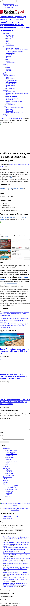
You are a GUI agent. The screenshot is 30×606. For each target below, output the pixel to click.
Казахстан (8, 69)
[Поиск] (0, 1)
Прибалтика (10, 457)
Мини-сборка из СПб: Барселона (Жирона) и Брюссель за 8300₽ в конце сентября (14, 320)
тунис (16, 314)
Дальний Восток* (10, 62)
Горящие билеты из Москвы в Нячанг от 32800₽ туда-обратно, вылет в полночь (16, 562)
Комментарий (5, 419)
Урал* (7, 58)
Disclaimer (8, 116)
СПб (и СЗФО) (9, 37)
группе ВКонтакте (11, 283)
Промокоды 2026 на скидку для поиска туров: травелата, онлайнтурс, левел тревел (17, 50)
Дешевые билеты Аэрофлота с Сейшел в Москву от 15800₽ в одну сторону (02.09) (16, 573)
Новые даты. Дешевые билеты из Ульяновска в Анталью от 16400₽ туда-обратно (15, 579)
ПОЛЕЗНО (5, 90)
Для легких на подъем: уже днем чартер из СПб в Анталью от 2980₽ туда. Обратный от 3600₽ (14, 325)
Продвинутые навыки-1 (12, 96)
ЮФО (7, 41)
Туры (4, 46)
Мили (4, 106)
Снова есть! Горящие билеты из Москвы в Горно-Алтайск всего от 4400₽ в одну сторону (16, 554)
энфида (7, 315)
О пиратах (5, 114)
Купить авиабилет (10, 78)
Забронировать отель (11, 80)
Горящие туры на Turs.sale (12, 48)
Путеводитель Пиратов (10, 5)
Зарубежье (5, 64)
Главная (2, 119)
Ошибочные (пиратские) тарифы (14, 101)
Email (1, 435)
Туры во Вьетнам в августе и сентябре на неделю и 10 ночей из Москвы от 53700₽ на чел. (13, 376)
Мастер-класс (7, 477)
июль (5, 314)
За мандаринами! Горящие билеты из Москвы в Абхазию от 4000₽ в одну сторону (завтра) (15, 402)
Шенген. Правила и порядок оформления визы (17, 93)
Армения (8, 67)
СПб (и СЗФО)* (10, 54)
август (12, 312)
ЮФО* (7, 59)
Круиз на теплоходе (11, 85)
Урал (7, 40)
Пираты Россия (8, 7)
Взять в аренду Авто (11, 88)
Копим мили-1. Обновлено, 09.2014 (14, 107)
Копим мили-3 (9, 111)
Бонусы (5, 74)
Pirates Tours (13, 164)
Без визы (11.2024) (10, 91)
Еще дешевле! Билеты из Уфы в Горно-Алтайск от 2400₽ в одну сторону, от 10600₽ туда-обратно (15, 584)
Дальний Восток (10, 45)
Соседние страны (11, 461)
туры (19, 314)
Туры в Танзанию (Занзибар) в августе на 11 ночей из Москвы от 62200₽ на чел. (16, 568)
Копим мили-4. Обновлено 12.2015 (14, 112)
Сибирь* (8, 61)
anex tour (6, 312)
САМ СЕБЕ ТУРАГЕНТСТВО (9, 75)
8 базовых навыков (11, 95)
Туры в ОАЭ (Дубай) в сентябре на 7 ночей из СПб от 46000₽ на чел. (16, 559)
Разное (5, 480)
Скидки (5, 482)
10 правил (8, 103)
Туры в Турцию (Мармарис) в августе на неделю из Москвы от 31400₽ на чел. (14, 351)
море (8, 314)
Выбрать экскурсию (11, 87)
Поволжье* (9, 56)
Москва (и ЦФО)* (10, 53)
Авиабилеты (6, 33)
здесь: (6, 236)
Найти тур (8, 77)
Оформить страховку (11, 82)
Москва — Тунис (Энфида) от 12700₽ (11, 188)
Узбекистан (9, 70)
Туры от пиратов (8, 4)
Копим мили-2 (9, 109)
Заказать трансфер (11, 83)
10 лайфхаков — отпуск (12, 98)
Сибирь (8, 43)
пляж (12, 314)
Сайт (1, 438)
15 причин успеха (10, 104)
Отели (4, 72)
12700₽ (9, 178)
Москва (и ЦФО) (10, 35)
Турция (8, 66)
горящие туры (18, 312)
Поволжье (8, 38)
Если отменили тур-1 (11, 99)
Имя (1, 432)
